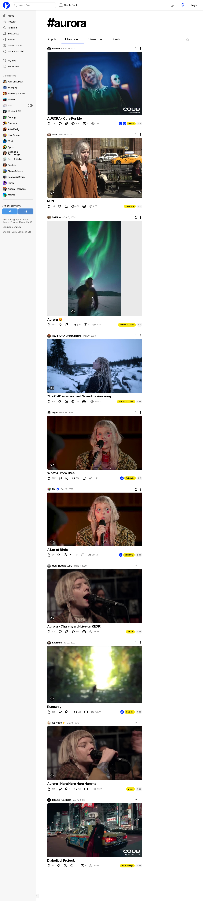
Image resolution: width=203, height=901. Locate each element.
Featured (12, 27)
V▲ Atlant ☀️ (58, 723)
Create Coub (71, 5)
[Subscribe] (30, 105)
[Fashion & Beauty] (18, 177)
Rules (22, 222)
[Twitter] (10, 211)
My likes (12, 60)
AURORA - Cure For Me (64, 118)
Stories (11, 39)
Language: (12, 227)
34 (139, 631)
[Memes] (18, 195)
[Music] (18, 141)
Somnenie (57, 49)
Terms (6, 222)
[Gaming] (18, 117)
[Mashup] (18, 99)
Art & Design (127, 865)
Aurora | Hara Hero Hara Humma (71, 784)
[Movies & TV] (18, 111)
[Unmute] (52, 192)
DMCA (29, 222)
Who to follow (15, 45)
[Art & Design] (18, 129)
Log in (194, 5)
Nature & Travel (126, 325)
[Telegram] (26, 211)
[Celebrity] (18, 165)
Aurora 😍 (55, 320)
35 (139, 789)
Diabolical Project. (61, 860)
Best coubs (13, 33)
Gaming (129, 712)
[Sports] (18, 147)
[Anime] (18, 105)
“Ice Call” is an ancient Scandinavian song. (79, 396)
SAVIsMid (57, 643)
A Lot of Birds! (58, 550)
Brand (26, 219)
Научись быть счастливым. (66, 336)
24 (139, 865)
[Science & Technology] (18, 153)
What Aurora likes (60, 473)
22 (139, 555)
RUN (50, 201)
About (6, 219)
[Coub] (6, 5)
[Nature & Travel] (18, 171)
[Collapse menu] (37, 896)
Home (11, 15)
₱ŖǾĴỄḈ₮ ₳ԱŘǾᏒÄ (61, 800)
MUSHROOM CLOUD (62, 566)
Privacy (14, 222)
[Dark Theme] (172, 5)
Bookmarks (13, 66)
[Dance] (18, 183)
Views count (96, 39)
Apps (18, 219)
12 (139, 712)
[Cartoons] (18, 123)
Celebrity (130, 206)
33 (139, 401)
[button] (187, 39)
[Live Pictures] (18, 135)
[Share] (136, 48)
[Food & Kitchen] (18, 159)
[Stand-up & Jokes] (18, 93)
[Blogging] (18, 88)
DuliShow (57, 217)
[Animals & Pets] (18, 82)
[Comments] (67, 123)
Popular (12, 21)
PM (53, 489)
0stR (54, 135)
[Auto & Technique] (18, 189)
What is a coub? (16, 51)
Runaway (54, 707)
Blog (12, 219)
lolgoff (55, 413)
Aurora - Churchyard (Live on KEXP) (74, 626)
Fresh (116, 39)
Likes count (72, 39)
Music (131, 123)
